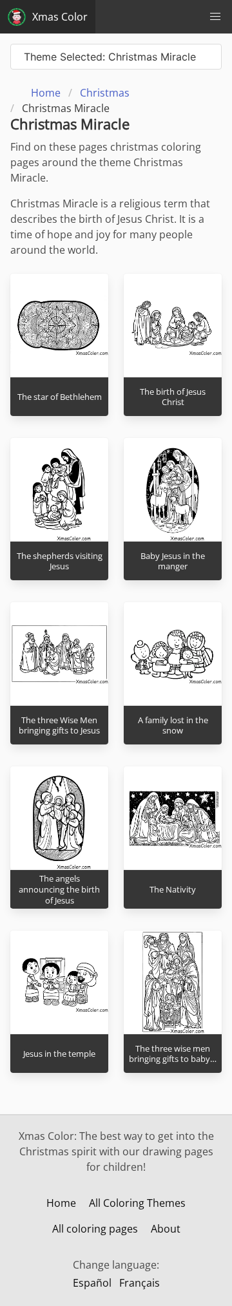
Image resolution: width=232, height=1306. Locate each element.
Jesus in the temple (59, 1053)
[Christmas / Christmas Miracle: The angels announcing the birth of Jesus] (59, 817)
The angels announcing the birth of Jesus (59, 889)
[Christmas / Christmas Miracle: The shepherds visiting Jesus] (59, 489)
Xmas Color (60, 17)
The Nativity (173, 889)
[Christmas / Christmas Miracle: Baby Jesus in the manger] (173, 489)
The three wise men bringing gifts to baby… (173, 1054)
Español (92, 1283)
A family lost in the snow (173, 725)
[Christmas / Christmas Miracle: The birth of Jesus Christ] (173, 325)
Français (139, 1283)
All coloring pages (95, 1229)
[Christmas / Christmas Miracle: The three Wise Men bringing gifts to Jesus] (59, 653)
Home (61, 1203)
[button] (215, 16)
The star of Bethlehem (59, 396)
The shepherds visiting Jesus (59, 561)
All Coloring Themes (137, 1203)
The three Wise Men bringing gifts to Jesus (59, 725)
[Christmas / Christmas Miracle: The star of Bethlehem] (59, 325)
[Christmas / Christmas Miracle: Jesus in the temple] (59, 982)
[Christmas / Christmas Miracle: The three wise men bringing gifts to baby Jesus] (173, 982)
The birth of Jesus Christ (173, 397)
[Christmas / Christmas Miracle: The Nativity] (173, 817)
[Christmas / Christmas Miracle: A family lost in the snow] (173, 653)
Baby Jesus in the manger (172, 561)
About (165, 1229)
